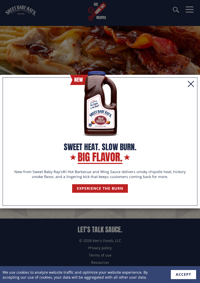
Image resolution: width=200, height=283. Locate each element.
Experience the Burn (100, 188)
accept (183, 274)
